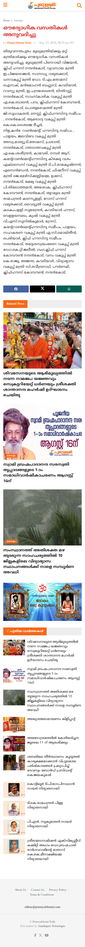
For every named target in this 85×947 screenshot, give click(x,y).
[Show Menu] (5, 5)
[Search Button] (79, 5)
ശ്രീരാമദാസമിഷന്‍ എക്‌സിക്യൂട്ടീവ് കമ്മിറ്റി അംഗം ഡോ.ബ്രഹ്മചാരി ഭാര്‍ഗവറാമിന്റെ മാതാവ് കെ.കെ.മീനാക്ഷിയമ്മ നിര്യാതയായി (53, 850)
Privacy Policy (57, 890)
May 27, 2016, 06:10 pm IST (56, 43)
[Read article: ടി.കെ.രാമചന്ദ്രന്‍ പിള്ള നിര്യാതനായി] (14, 809)
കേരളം (18, 20)
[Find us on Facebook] (35, 935)
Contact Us (37, 890)
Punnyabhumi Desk (19, 43)
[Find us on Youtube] (47, 935)
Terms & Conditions (42, 895)
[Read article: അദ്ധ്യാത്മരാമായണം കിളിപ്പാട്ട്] (14, 725)
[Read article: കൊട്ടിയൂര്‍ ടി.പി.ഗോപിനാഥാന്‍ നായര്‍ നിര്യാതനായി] (14, 790)
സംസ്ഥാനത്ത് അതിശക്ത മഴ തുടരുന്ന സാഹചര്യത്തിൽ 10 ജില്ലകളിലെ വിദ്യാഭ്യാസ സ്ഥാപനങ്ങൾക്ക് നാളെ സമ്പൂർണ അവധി (38, 561)
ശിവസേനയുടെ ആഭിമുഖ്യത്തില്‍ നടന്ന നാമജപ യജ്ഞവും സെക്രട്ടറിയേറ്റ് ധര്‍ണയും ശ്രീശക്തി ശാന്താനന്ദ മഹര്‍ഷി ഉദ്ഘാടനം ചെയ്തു (39, 384)
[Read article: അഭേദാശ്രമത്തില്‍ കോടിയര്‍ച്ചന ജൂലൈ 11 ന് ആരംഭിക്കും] (14, 744)
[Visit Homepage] (42, 5)
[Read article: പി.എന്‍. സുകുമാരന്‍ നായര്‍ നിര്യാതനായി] (14, 827)
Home (6, 20)
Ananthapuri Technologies (51, 926)
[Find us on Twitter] (40, 935)
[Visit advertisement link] (42, 602)
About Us (20, 890)
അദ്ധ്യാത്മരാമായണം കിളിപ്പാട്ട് (51, 719)
